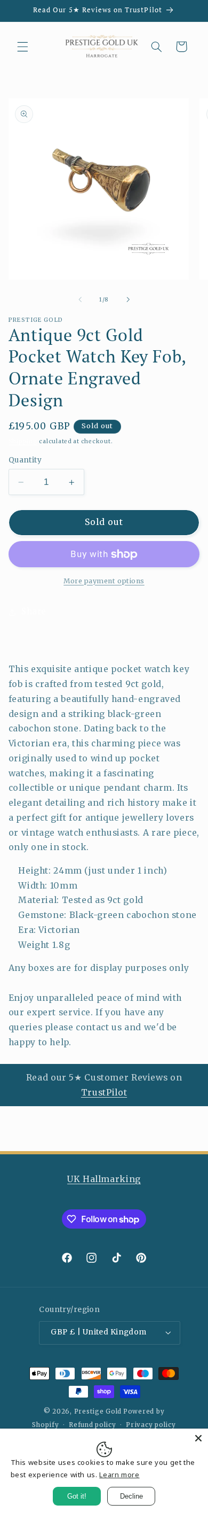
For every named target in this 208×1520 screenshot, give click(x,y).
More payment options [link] (104, 581)
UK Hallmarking (104, 1179)
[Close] (198, 1438)
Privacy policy (150, 1425)
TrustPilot (104, 1092)
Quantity (25, 460)
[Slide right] (128, 300)
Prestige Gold (98, 1411)
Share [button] (33, 611)
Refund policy (92, 1425)
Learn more (119, 1474)
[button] (22, 46)
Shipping (23, 441)
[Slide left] (80, 300)
